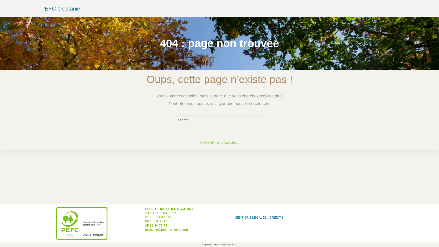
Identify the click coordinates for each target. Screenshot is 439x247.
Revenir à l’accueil (219, 143)
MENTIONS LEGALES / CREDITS (258, 217)
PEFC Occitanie (60, 8)
